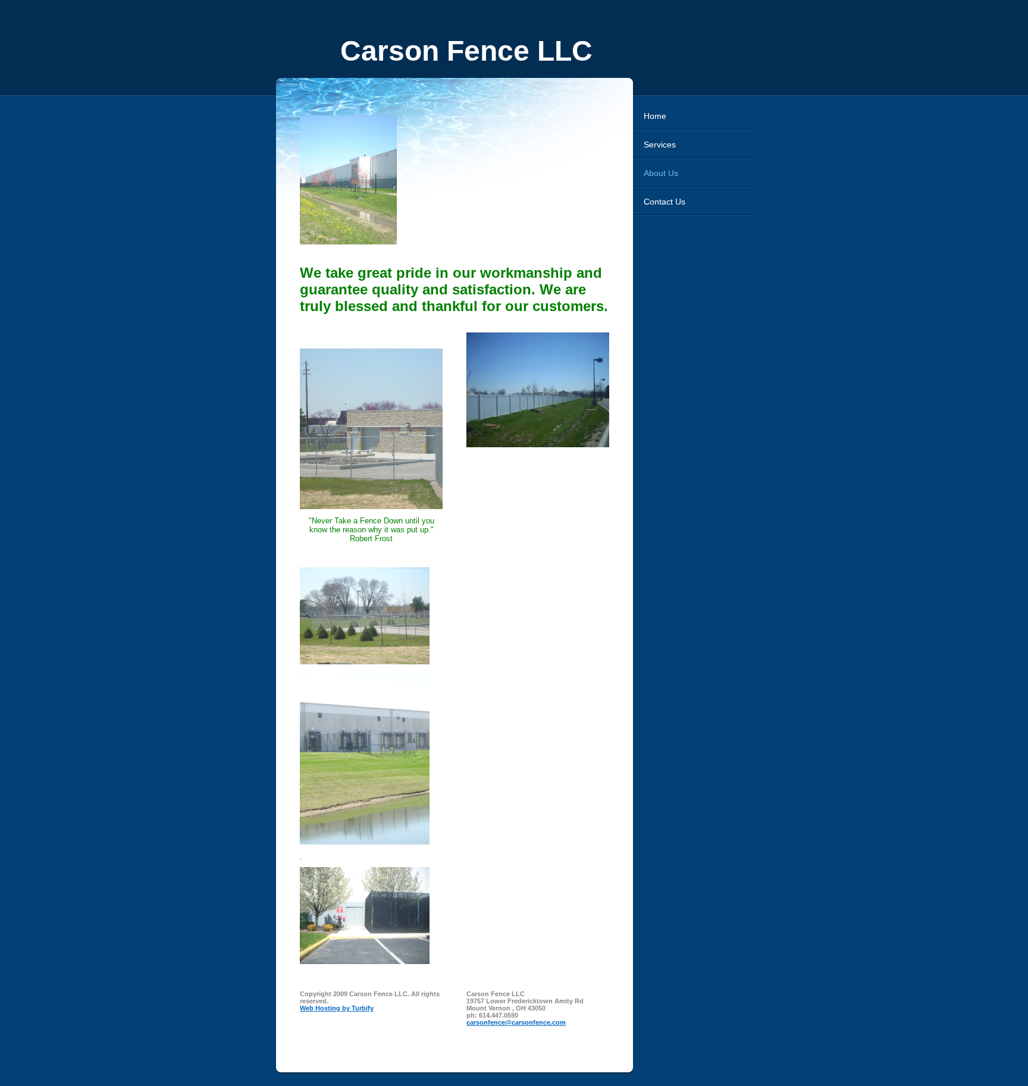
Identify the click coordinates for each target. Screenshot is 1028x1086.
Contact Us (664, 201)
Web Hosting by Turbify (337, 1008)
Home (655, 116)
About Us (661, 173)
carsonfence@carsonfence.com (516, 1022)
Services (660, 144)
